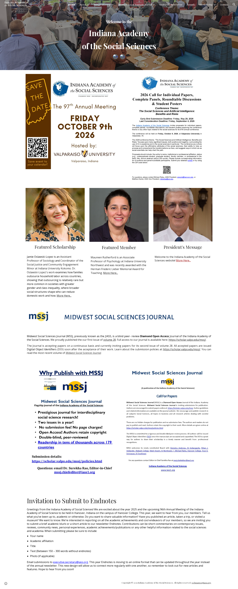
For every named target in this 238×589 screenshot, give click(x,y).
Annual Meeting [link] (102, 4)
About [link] (82, 4)
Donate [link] (224, 4)
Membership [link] (206, 4)
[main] (118, 31)
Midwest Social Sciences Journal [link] (135, 4)
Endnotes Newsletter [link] (170, 4)
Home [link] (71, 4)
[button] (234, 4)
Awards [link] (191, 4)
